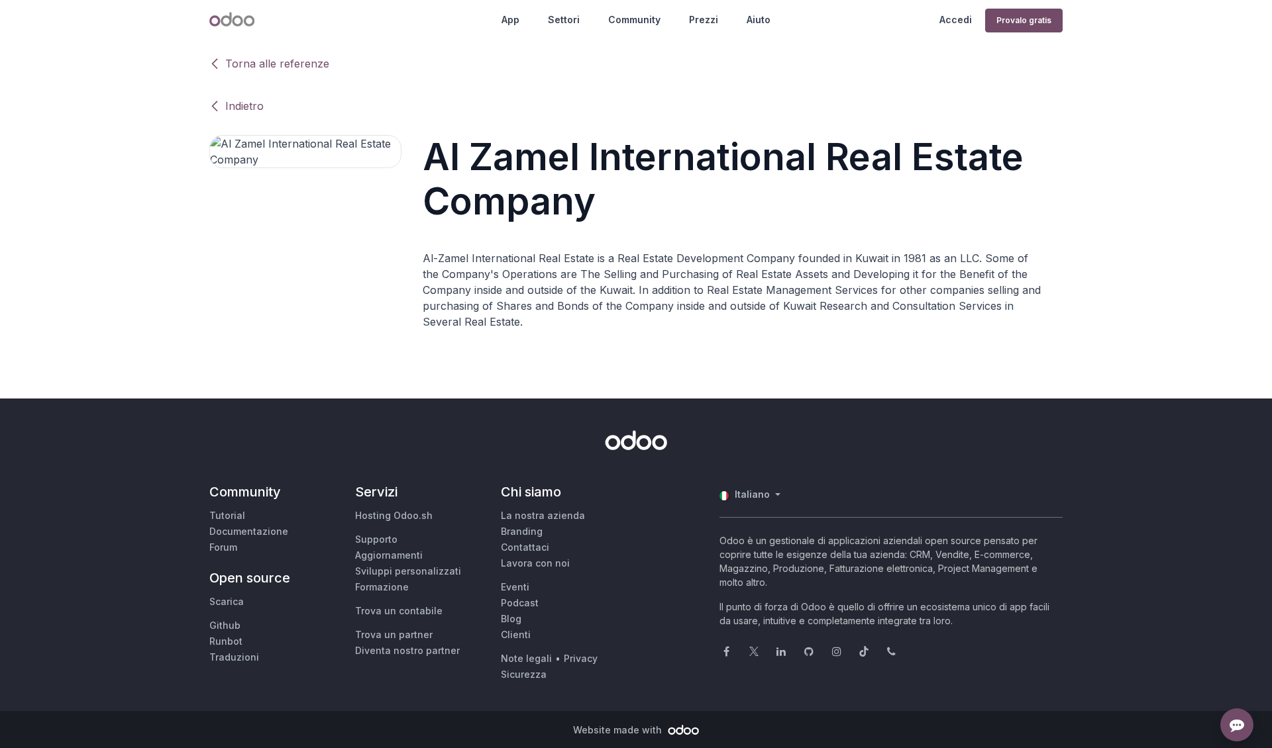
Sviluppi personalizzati (408, 571)
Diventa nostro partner (407, 650)
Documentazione (248, 531)
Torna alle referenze (277, 63)
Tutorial (227, 515)
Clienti (516, 634)
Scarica (226, 601)
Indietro (244, 106)
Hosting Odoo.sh (394, 515)
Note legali (526, 658)
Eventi (515, 586)
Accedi (955, 19)
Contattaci (525, 547)
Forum (223, 547)
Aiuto (758, 19)
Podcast (520, 602)
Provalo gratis (1023, 20)
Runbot (225, 641)
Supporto (376, 539)
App (510, 19)
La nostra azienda (543, 515)
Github (224, 625)
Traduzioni (234, 657)
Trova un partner (394, 634)
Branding (522, 531)
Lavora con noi (535, 563)
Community (634, 19)
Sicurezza (524, 674)
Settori (564, 19)
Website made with (618, 729)
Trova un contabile (399, 610)
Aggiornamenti (389, 555)
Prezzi (703, 19)
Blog (511, 618)
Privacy (581, 658)
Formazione (382, 586)
